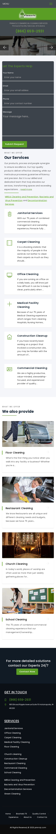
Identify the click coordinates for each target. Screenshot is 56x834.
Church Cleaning (16, 564)
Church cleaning (12, 754)
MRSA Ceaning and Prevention (19, 780)
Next (51, 47)
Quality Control (39, 814)
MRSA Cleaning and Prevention (21, 196)
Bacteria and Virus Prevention (19, 784)
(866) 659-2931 (30, 31)
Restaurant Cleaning (19, 508)
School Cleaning (16, 619)
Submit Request (14, 144)
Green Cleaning (12, 793)
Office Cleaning (12, 732)
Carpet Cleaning (12, 737)
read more (26, 189)
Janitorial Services (13, 728)
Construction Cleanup (15, 758)
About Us (28, 817)
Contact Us (42, 817)
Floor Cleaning (15, 452)
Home (8, 814)
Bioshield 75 (21, 814)
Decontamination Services (18, 789)
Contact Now (27, 671)
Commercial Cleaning (15, 767)
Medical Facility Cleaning (17, 742)
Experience (13, 817)
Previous (4, 47)
